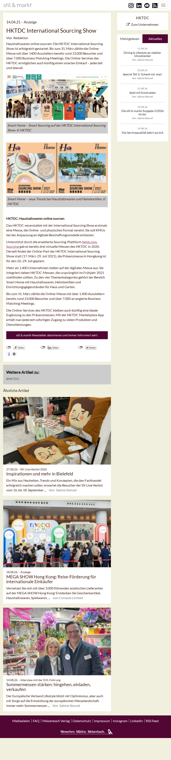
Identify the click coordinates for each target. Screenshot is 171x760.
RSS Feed (152, 721)
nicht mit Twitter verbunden (80, 347)
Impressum (102, 721)
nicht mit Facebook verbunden (8, 347)
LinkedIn (136, 721)
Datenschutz (82, 721)
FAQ (36, 721)
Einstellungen (14, 354)
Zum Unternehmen (144, 24)
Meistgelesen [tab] (129, 39)
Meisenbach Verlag (56, 721)
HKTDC (14, 379)
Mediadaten (21, 721)
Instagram (120, 721)
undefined (43, 347)
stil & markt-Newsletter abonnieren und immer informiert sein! (57, 335)
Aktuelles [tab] (155, 39)
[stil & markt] (17, 5)
